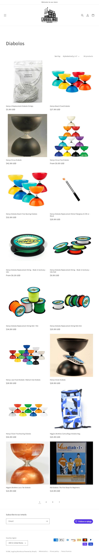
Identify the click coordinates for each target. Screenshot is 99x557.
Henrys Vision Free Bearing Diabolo (18, 434)
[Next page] (59, 502)
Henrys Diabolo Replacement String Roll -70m (22, 326)
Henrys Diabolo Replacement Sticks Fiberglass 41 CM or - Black (70, 215)
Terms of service (66, 551)
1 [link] (39, 502)
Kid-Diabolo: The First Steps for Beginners (65, 488)
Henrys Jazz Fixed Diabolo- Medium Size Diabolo (23, 380)
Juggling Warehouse (17, 551)
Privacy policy (54, 551)
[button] (5, 15)
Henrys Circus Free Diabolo (59, 160)
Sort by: (57, 56)
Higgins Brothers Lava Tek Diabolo (18, 488)
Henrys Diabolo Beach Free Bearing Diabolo (21, 214)
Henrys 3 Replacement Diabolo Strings (19, 106)
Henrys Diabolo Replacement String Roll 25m (66, 326)
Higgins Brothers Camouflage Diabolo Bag (65, 434)
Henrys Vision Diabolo (58, 380)
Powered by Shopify (30, 551)
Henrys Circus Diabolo (14, 160)
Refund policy (43, 551)
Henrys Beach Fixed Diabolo (60, 106)
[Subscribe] (46, 521)
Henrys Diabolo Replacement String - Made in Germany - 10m (26, 271)
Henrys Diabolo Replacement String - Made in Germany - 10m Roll (70, 271)
